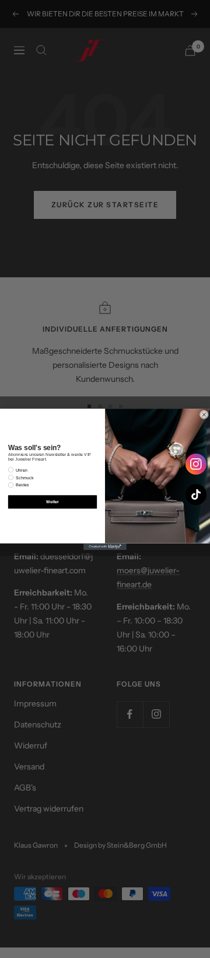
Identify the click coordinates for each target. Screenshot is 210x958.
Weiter (52, 501)
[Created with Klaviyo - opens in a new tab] (105, 546)
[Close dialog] (204, 414)
